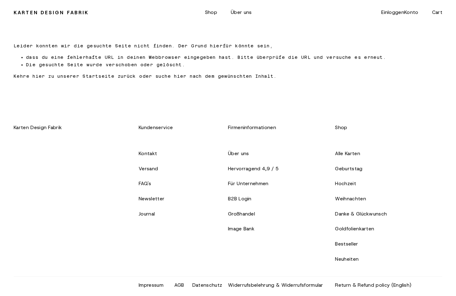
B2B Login (240, 198)
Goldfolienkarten (354, 228)
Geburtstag (348, 168)
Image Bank (241, 228)
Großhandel (241, 214)
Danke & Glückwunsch (361, 214)
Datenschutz (207, 285)
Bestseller (346, 244)
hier (39, 76)
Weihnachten (350, 198)
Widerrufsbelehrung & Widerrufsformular (275, 285)
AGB (179, 285)
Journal (147, 214)
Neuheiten (347, 259)
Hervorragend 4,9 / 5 (253, 168)
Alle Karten (347, 153)
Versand (148, 168)
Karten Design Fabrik (51, 12)
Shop (211, 12)
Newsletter (151, 198)
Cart (437, 12)
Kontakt (148, 153)
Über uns (241, 12)
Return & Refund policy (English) (373, 285)
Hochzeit (345, 183)
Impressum (151, 285)
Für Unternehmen (248, 183)
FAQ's (145, 183)
